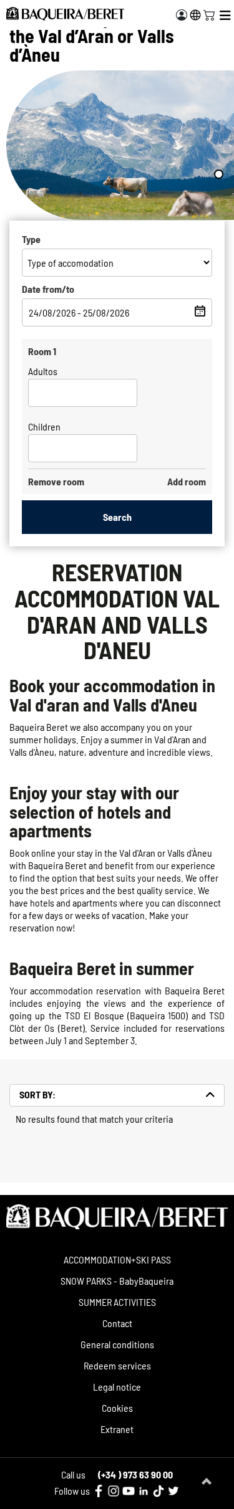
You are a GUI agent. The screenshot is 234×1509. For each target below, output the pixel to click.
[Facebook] (98, 1490)
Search (117, 517)
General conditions (117, 1344)
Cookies (117, 1408)
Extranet (117, 1429)
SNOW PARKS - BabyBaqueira (117, 1281)
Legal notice (117, 1386)
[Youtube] (128, 1490)
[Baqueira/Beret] (65, 14)
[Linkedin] (143, 1490)
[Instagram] (113, 1490)
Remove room (56, 481)
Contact (117, 1323)
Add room (186, 481)
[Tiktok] (158, 1490)
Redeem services (117, 1365)
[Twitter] (173, 1490)
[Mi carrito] (209, 13)
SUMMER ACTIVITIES (117, 1302)
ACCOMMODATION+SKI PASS (117, 1259)
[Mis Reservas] (181, 15)
